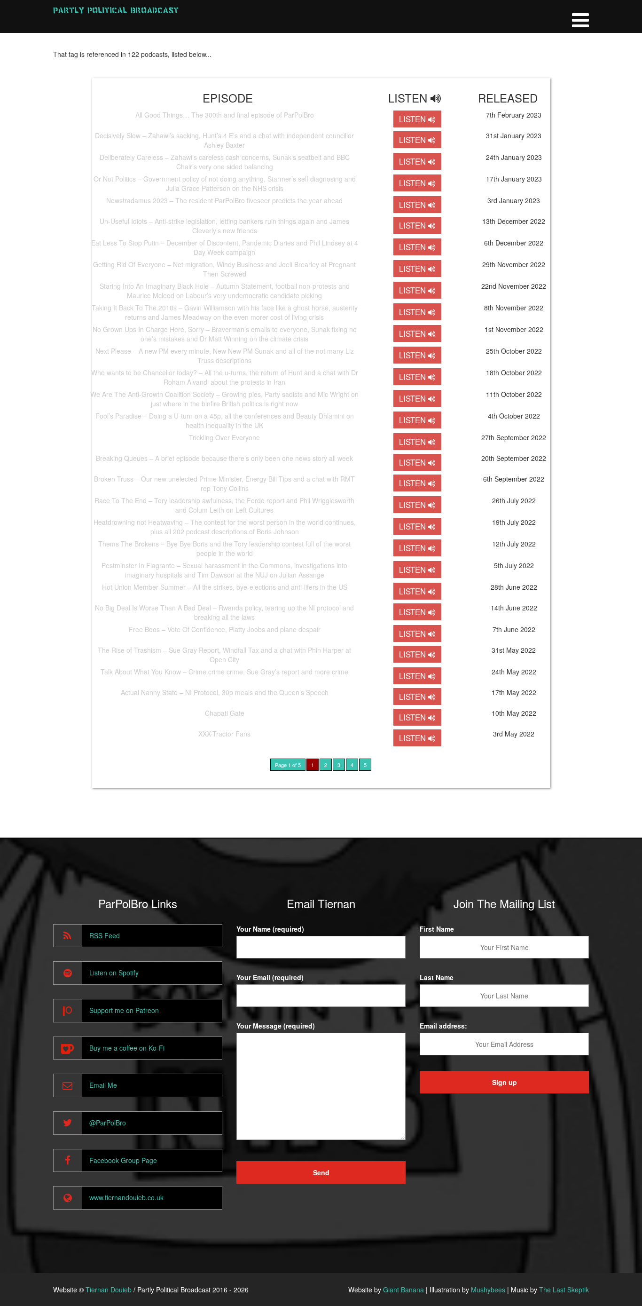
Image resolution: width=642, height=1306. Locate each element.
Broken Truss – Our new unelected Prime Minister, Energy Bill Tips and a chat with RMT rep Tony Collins (224, 483)
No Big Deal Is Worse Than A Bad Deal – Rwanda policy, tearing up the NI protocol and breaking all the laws (224, 612)
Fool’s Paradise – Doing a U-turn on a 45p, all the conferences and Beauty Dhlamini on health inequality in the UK (224, 420)
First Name (437, 929)
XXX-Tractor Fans (224, 733)
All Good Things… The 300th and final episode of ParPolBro (224, 114)
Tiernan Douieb (109, 1289)
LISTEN (413, 119)
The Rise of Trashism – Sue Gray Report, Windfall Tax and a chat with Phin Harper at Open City (224, 654)
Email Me (103, 1085)
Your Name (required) (270, 929)
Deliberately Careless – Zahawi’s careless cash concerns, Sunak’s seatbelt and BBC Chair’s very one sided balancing (225, 161)
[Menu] (580, 16)
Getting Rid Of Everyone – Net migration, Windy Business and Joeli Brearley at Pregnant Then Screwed (224, 269)
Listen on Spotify (114, 972)
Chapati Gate (224, 713)
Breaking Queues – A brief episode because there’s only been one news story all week (224, 458)
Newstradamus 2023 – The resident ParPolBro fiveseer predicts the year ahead (224, 200)
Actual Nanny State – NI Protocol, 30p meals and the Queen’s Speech (225, 692)
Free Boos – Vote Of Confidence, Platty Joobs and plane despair (225, 629)
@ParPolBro (107, 1122)
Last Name (437, 977)
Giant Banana (403, 1289)
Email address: (443, 1025)
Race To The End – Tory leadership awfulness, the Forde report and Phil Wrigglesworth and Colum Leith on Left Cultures (224, 505)
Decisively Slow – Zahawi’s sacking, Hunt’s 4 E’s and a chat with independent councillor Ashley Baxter (224, 140)
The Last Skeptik (564, 1289)
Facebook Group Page (123, 1160)
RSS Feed (104, 935)
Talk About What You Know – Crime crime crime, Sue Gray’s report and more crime (224, 671)
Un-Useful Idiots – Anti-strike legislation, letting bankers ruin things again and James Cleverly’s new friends (224, 225)
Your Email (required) (270, 977)
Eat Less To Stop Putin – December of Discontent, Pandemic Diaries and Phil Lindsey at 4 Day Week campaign (224, 247)
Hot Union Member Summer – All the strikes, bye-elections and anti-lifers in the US (224, 587)
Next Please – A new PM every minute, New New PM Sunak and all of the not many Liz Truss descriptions (224, 355)
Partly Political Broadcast (116, 10)
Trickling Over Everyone (224, 437)
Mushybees (488, 1289)
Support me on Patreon (124, 1010)
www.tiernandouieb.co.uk (126, 1197)
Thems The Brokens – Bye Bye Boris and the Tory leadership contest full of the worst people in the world (224, 548)
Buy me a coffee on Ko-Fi (126, 1048)
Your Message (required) (275, 1025)
